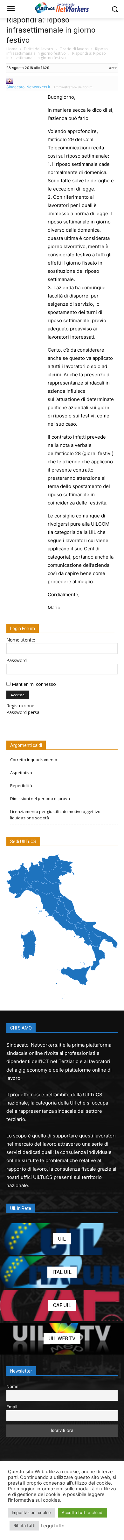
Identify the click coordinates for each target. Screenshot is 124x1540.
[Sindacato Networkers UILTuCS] (62, 7)
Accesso (17, 694)
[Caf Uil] (62, 1305)
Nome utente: (20, 640)
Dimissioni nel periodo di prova (40, 798)
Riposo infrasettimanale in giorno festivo (57, 51)
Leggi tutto (53, 1526)
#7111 (113, 68)
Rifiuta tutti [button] (24, 1525)
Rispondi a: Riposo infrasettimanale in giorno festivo (50, 30)
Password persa (22, 712)
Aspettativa (21, 772)
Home (11, 49)
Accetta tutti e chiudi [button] (82, 1512)
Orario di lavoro (74, 49)
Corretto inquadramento (33, 759)
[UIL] (62, 1239)
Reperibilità (21, 785)
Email (11, 1406)
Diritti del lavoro (38, 49)
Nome (12, 1386)
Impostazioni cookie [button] (31, 1512)
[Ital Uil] (62, 1272)
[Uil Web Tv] (62, 1339)
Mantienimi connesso (34, 684)
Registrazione (20, 706)
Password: (17, 660)
